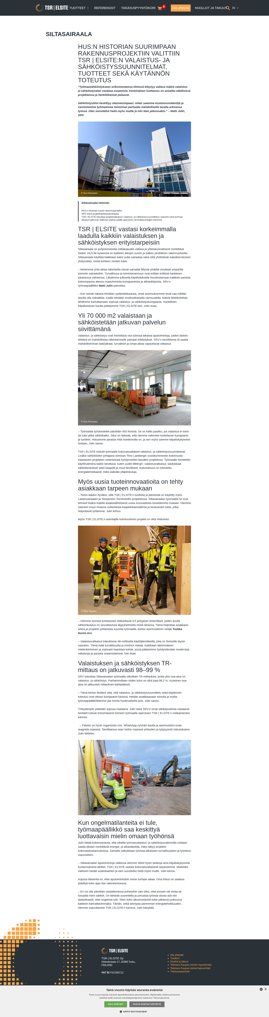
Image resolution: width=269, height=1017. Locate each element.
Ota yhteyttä (180, 8)
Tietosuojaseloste (180, 971)
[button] (134, 1011)
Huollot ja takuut (211, 8)
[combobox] (261, 989)
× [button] (265, 989)
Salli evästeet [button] (115, 1004)
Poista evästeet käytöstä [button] (147, 1004)
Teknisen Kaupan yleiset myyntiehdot (190, 964)
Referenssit (105, 8)
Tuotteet (78, 8)
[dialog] (134, 1001)
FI (234, 8)
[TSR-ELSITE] (52, 8)
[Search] (228, 8)
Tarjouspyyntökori (138, 8)
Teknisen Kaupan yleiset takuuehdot (190, 968)
